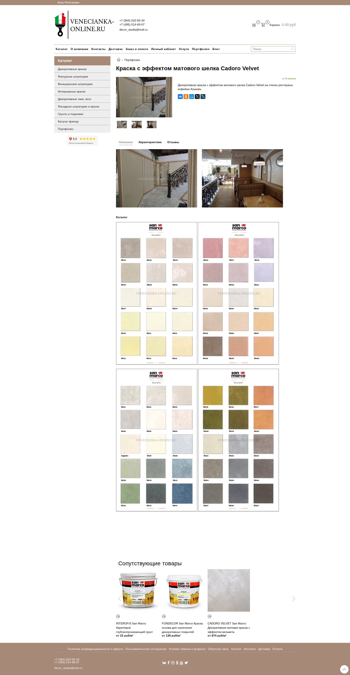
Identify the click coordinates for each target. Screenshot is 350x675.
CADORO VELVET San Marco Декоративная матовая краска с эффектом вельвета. (229, 628)
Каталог (62, 49)
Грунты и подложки (70, 114)
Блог (216, 49)
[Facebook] (169, 662)
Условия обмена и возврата (187, 649)
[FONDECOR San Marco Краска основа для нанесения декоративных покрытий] (183, 590)
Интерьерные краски (71, 91)
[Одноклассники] (186, 96)
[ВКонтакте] (180, 96)
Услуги (184, 49)
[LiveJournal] (203, 96)
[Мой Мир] (191, 96)
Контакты (98, 49)
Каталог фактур (68, 121)
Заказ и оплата (137, 49)
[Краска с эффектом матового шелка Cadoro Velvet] (144, 96)
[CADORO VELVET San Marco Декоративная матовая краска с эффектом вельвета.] (229, 590)
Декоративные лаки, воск (74, 99)
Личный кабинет (163, 49)
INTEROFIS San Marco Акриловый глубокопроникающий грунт (134, 628)
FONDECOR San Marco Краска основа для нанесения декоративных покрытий (182, 628)
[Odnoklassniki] (177, 662)
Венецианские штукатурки (75, 84)
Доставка (116, 49)
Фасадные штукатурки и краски (78, 106)
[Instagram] (172, 662)
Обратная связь (218, 649)
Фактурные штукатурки (73, 76)
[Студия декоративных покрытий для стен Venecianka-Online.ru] (84, 24)
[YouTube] (181, 662)
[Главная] (119, 60)
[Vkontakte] (164, 662)
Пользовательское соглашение (145, 649)
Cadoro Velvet (255, 85)
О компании (80, 49)
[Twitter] (186, 662)
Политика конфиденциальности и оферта (95, 649)
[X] (197, 96)
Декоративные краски (72, 69)
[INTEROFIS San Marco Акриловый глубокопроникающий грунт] (137, 590)
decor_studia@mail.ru (134, 29)
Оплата (277, 649)
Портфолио (201, 49)
